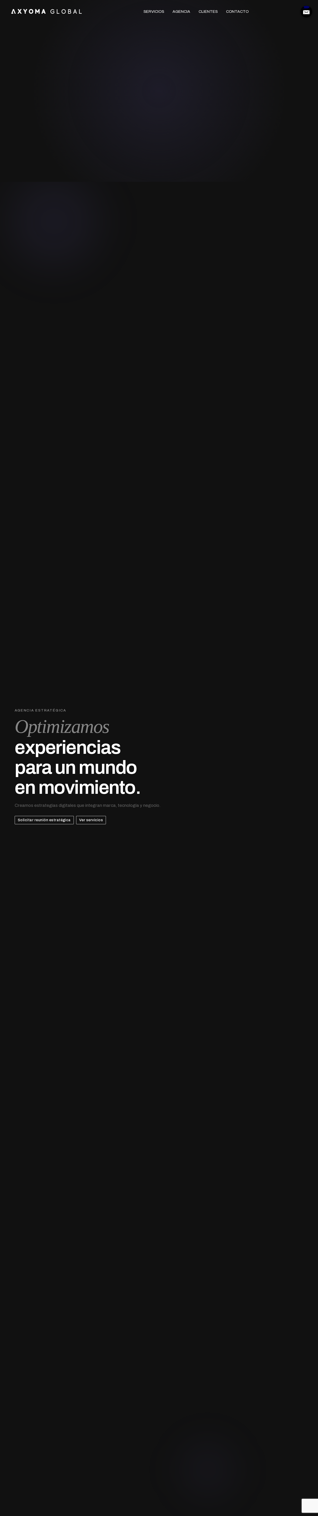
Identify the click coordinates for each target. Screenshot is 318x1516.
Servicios (153, 11)
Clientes (208, 11)
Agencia (181, 11)
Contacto (237, 11)
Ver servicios (91, 820)
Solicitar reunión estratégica (44, 820)
